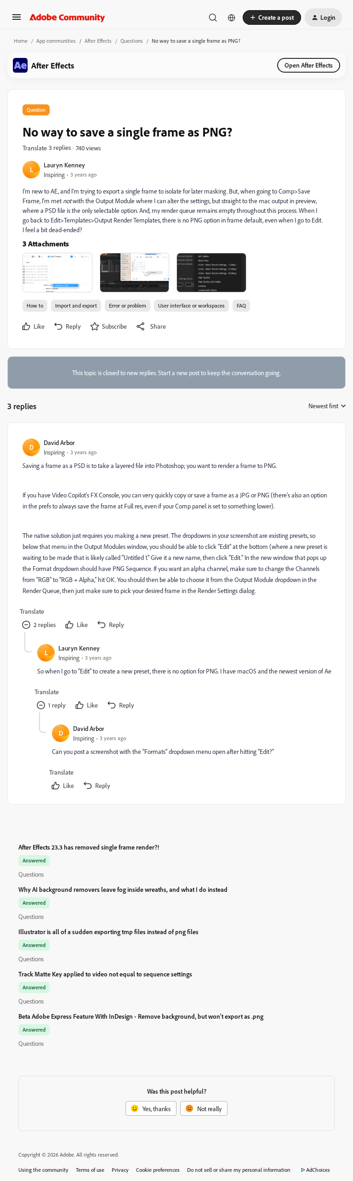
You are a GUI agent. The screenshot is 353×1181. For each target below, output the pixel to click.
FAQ (241, 305)
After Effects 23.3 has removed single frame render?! (88, 847)
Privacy (120, 1169)
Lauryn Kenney (64, 165)
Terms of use (90, 1169)
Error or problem (127, 305)
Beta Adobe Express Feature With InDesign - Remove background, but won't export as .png (140, 1016)
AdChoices (318, 1169)
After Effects (98, 40)
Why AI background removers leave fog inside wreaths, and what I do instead (123, 889)
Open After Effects (309, 65)
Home (21, 40)
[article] (176, 535)
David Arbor (59, 442)
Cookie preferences (158, 1169)
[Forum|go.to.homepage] (67, 17)
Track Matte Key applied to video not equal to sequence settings (105, 974)
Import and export (76, 305)
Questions (131, 40)
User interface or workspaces (191, 305)
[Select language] (231, 17)
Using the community (43, 1169)
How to (35, 305)
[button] (16, 20)
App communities (56, 40)
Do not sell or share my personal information (238, 1169)
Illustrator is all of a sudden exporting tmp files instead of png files (108, 932)
